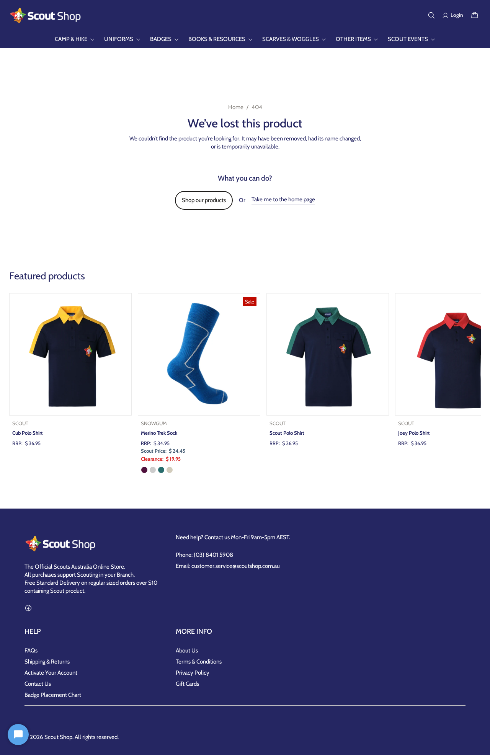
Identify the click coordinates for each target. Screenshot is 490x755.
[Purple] (144, 469)
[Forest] (161, 469)
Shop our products (204, 200)
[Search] (431, 15)
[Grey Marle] (152, 469)
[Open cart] (475, 15)
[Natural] (169, 469)
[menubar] (245, 39)
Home (235, 107)
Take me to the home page (283, 199)
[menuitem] (75, 39)
